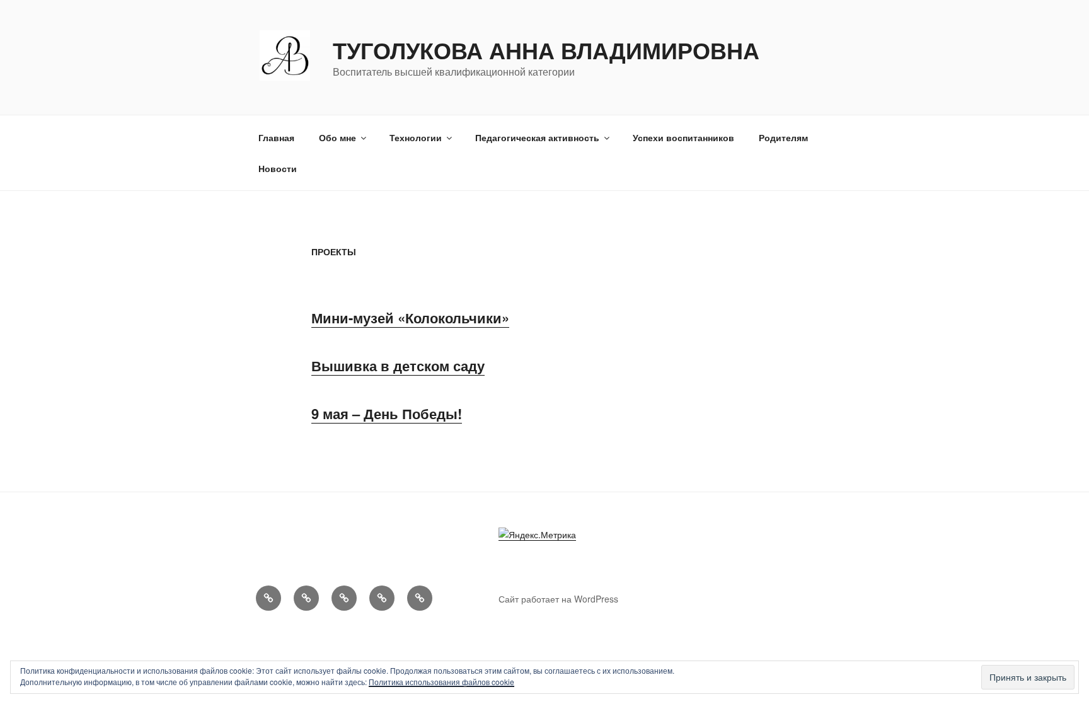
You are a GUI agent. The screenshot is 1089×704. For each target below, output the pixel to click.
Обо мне (337, 137)
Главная (276, 137)
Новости (277, 168)
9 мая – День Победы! (386, 413)
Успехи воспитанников (683, 137)
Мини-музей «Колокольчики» (410, 318)
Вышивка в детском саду (398, 365)
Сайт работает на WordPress (558, 598)
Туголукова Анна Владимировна (546, 49)
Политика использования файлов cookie (441, 681)
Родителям (783, 137)
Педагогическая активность (537, 137)
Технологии (415, 137)
